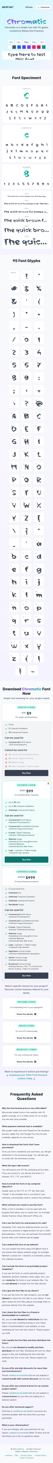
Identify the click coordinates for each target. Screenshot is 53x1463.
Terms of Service (26, 1458)
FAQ (16, 1455)
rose (39, 47)
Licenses (8, 1455)
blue (19, 47)
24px (19, 42)
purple (29, 47)
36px (26, 42)
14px (11, 42)
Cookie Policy (40, 1455)
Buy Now (26, 773)
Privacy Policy (26, 1455)
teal (43, 47)
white (9, 47)
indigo (24, 47)
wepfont (20, 1449)
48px (34, 42)
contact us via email (18, 1375)
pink (34, 47)
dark (14, 47)
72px (42, 42)
